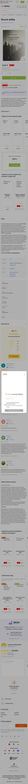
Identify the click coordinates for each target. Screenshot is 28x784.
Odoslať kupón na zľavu (14, 410)
